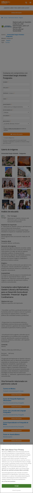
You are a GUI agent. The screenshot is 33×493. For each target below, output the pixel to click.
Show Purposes (16, 490)
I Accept (16, 486)
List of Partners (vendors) (8, 481)
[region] (16, 468)
